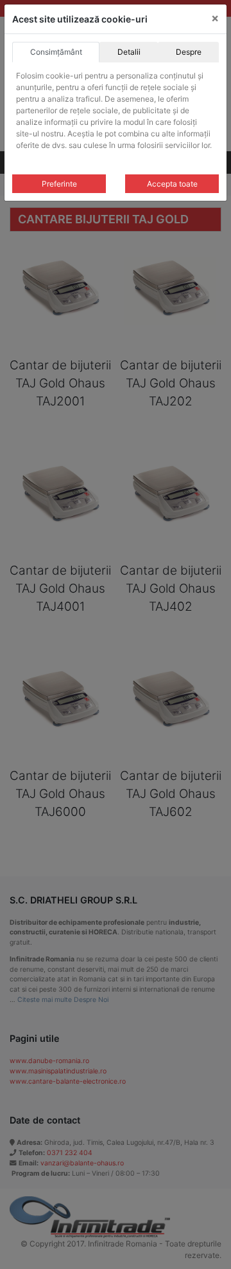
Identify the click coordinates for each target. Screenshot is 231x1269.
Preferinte (59, 184)
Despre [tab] (188, 52)
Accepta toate (172, 184)
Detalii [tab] (129, 52)
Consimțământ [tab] (56, 52)
